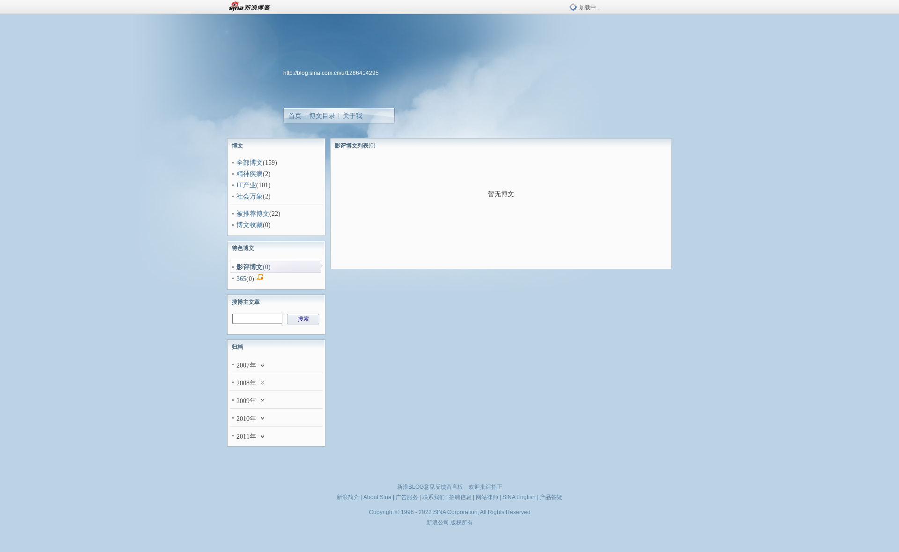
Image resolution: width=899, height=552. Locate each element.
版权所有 (461, 522)
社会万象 (249, 196)
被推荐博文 (252, 213)
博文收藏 (249, 224)
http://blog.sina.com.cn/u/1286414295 (331, 73)
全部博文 (249, 162)
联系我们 (433, 497)
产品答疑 (551, 497)
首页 (295, 115)
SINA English (519, 497)
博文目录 (322, 115)
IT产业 (246, 185)
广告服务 (407, 497)
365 (241, 278)
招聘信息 (460, 497)
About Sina (377, 497)
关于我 (352, 115)
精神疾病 (249, 173)
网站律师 (487, 497)
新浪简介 (348, 497)
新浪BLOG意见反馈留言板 (430, 487)
